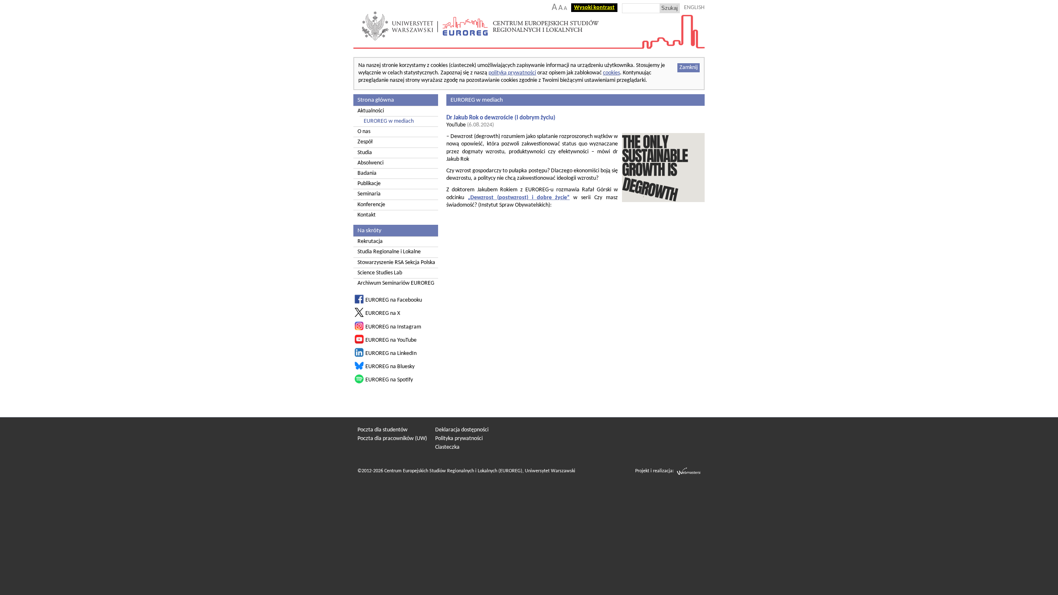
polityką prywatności (512, 73)
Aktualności (370, 111)
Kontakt (366, 215)
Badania (366, 173)
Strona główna (375, 100)
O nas (363, 132)
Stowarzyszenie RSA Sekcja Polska (396, 262)
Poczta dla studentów (382, 430)
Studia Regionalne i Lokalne (389, 252)
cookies (611, 73)
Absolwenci (370, 163)
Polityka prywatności (459, 439)
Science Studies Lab (379, 273)
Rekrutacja (370, 241)
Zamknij (688, 67)
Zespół (364, 142)
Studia (364, 153)
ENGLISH (694, 8)
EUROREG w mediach (389, 121)
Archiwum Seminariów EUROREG (395, 283)
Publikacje (369, 184)
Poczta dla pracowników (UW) (392, 439)
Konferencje (371, 205)
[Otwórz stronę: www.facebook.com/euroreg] (359, 302)
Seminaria (369, 194)
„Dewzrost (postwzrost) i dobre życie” (519, 198)
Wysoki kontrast (594, 8)
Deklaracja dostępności (461, 430)
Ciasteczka (447, 447)
